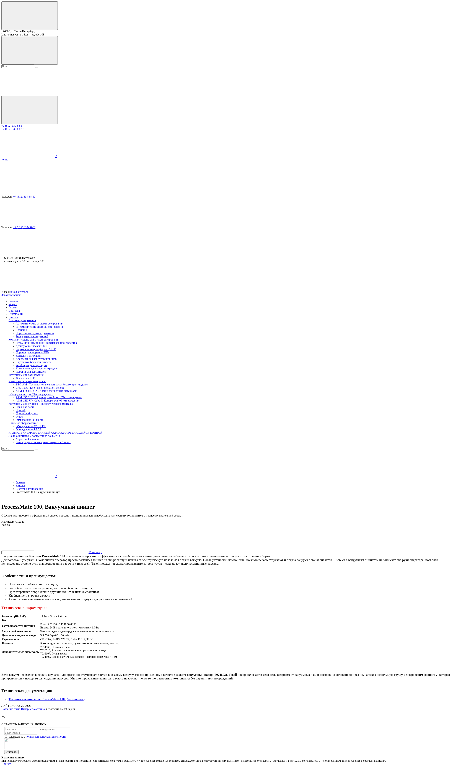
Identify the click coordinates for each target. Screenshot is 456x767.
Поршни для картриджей (31, 371)
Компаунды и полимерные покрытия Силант (43, 442)
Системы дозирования (22, 320)
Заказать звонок (11, 294)
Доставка (14, 310)
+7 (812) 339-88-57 (12, 125)
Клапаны (21, 329)
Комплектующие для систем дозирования (34, 339)
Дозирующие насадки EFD (32, 345)
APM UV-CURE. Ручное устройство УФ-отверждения (49, 397)
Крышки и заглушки (28, 355)
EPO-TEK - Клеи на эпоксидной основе (40, 387)
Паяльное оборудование (23, 423)
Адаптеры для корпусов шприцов (36, 358)
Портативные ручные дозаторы (35, 333)
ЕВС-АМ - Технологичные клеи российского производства (52, 384)
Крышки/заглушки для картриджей (37, 368)
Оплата (13, 307)
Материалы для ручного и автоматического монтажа (41, 403)
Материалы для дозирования (26, 374)
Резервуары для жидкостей (32, 336)
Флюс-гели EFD (25, 378)
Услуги (13, 304)
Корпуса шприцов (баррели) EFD (36, 349)
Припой (20, 410)
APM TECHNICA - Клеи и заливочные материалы (46, 390)
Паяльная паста (25, 406)
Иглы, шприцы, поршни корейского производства (46, 342)
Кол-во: (6, 524)
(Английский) (47, 699)
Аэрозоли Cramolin (27, 439)
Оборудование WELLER (31, 426)
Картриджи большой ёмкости (33, 362)
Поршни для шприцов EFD (32, 352)
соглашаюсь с (37, 736)
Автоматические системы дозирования (39, 323)
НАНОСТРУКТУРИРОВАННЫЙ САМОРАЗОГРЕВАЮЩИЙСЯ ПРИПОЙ (55, 432)
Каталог (13, 317)
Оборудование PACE (28, 429)
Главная (13, 301)
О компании (16, 313)
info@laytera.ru (19, 291)
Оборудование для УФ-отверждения (31, 394)
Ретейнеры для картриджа (31, 365)
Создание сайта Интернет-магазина (23, 708)
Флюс (19, 416)
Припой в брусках (27, 413)
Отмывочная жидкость (29, 419)
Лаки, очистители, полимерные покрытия (34, 435)
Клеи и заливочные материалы (27, 381)
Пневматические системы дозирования (39, 326)
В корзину (95, 552)
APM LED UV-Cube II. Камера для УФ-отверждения (47, 400)
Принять (6, 763)
